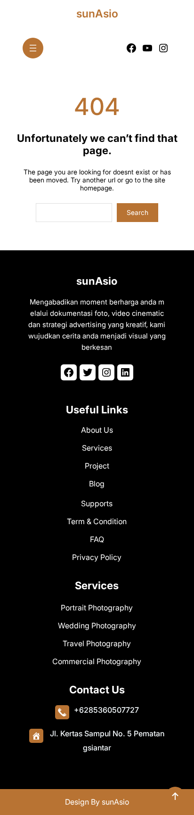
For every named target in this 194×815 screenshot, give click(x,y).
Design (78, 802)
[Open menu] (33, 48)
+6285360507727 (106, 710)
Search (137, 212)
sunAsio (97, 13)
